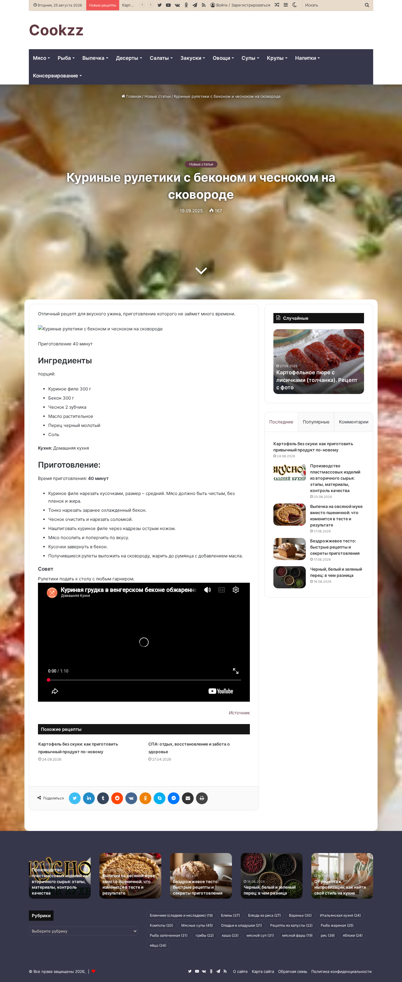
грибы (205, 935)
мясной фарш (297, 935)
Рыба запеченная (168, 935)
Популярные (316, 422)
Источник (239, 713)
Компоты (161, 925)
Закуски (190, 58)
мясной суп (260, 935)
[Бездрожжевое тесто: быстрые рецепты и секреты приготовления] (289, 549)
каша (230, 935)
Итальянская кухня (340, 915)
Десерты (127, 58)
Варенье (300, 915)
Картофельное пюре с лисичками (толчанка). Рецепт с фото (317, 379)
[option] (318, 361)
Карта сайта (263, 971)
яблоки (353, 935)
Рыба (64, 58)
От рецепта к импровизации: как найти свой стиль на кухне (340, 887)
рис (328, 935)
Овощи (221, 58)
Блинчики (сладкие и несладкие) (181, 915)
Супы (248, 58)
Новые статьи (157, 96)
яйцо (158, 945)
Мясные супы (197, 925)
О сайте (240, 971)
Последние (281, 422)
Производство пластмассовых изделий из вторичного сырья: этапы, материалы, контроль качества (335, 478)
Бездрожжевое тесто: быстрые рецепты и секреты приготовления (335, 547)
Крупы (275, 58)
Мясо (39, 58)
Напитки (305, 58)
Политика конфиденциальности (341, 971)
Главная (133, 96)
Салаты (159, 58)
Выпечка (93, 58)
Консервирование (55, 76)
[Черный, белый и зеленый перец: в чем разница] (289, 577)
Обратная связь (292, 971)
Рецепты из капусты (291, 925)
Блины (230, 915)
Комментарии (353, 422)
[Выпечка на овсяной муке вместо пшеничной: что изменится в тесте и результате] (289, 515)
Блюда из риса (264, 915)
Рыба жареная (337, 925)
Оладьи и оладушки (241, 925)
